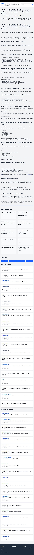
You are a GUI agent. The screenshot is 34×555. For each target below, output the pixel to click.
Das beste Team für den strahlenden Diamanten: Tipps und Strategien (25, 223)
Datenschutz (15, 549)
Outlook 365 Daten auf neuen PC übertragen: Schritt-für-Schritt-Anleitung (7, 223)
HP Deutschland (29, 174)
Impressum (14, 547)
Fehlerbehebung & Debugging (12, 4)
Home (5, 3)
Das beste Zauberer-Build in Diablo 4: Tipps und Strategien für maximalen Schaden (25, 232)
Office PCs (2, 4)
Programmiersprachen (10, 3)
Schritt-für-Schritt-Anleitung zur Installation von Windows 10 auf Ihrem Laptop (7, 232)
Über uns (14, 548)
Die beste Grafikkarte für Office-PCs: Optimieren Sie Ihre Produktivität (7, 249)
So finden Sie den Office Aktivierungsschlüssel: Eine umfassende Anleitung (23, 214)
